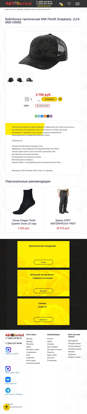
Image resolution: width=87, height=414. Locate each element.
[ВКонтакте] (42, 116)
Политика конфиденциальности (13, 405)
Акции (49, 341)
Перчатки (30, 344)
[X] (48, 116)
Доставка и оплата (54, 349)
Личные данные (74, 346)
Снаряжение (31, 352)
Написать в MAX (11, 354)
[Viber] (51, 116)
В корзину (49, 99)
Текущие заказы (74, 343)
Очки (28, 355)
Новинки (50, 344)
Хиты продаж (52, 347)
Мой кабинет (73, 341)
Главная (7, 9)
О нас (43, 262)
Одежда (29, 341)
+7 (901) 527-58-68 (44, 4)
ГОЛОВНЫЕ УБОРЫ (29, 9)
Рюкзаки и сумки (32, 349)
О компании (52, 360)
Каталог (13, 9)
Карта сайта (52, 355)
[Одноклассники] (45, 116)
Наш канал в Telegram (14, 394)
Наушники (30, 358)
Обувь (28, 347)
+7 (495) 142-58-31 (44, 2)
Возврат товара (74, 357)
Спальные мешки (33, 363)
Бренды (29, 339)
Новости (43, 320)
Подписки (72, 354)
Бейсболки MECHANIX (43, 9)
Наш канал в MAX (12, 373)
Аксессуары (31, 360)
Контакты (51, 358)
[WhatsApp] (36, 116)
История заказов (74, 349)
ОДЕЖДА (19, 9)
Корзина (71, 352)
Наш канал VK (11, 383)
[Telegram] (39, 116)
